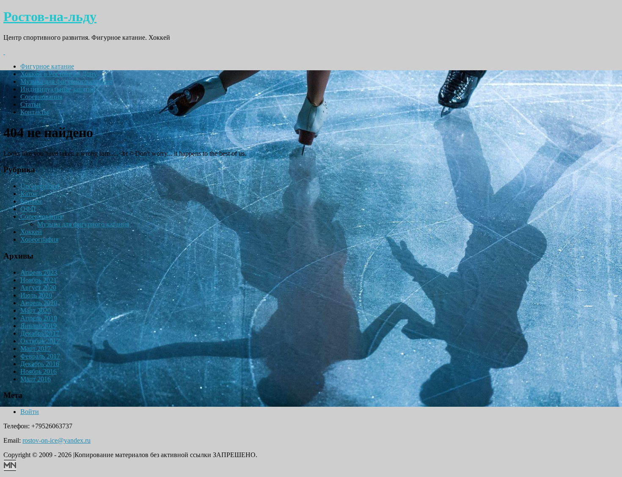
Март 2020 (35, 310)
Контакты (34, 112)
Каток (29, 193)
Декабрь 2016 (39, 363)
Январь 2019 (38, 325)
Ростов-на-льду (49, 16)
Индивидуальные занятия (57, 89)
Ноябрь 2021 (38, 280)
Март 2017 (35, 348)
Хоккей (31, 231)
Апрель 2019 (38, 318)
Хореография (39, 239)
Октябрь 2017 (40, 341)
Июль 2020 (36, 295)
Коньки (31, 201)
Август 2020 (38, 287)
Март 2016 (35, 379)
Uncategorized (39, 186)
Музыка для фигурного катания (66, 81)
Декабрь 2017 (39, 333)
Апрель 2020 (38, 302)
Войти (29, 411)
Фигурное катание (47, 66)
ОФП (28, 208)
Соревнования (41, 96)
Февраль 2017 (40, 356)
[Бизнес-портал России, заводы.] (10, 469)
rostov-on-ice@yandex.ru (56, 440)
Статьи (30, 104)
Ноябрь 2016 (38, 371)
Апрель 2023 (38, 272)
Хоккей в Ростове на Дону (58, 73)
